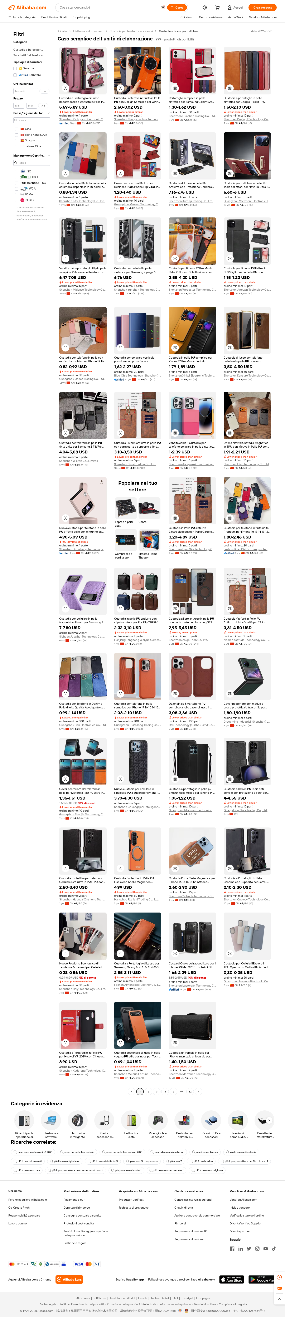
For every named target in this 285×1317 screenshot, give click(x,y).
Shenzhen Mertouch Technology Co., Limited (192, 1074)
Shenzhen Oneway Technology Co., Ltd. (247, 899)
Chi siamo (15, 1191)
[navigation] (32, 562)
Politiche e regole (75, 1243)
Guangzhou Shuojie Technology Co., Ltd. (83, 814)
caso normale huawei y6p (79, 1152)
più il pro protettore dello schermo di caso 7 (77, 1170)
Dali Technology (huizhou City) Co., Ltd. (192, 725)
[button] (162, 7)
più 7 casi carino (203, 1161)
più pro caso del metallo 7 (169, 1170)
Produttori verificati (131, 1199)
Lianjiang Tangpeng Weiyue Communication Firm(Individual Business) (137, 640)
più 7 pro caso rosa (29, 1170)
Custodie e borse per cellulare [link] (178, 31)
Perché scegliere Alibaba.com (27, 1199)
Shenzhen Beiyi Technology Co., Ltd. (82, 989)
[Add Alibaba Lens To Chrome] (69, 1279)
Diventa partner (240, 1231)
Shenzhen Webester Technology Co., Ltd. (192, 289)
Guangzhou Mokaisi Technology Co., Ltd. (137, 204)
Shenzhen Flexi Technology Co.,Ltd (246, 464)
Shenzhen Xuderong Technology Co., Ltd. (83, 1070)
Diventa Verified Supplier (246, 1223)
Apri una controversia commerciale (197, 1215)
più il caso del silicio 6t (105, 1161)
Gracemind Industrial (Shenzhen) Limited (247, 721)
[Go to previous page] (131, 1091)
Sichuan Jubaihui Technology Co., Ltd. (83, 636)
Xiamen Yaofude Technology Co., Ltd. (247, 640)
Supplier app (135, 1279)
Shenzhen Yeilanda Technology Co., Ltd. (192, 896)
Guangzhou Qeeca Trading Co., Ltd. (82, 378)
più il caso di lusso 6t (30, 1161)
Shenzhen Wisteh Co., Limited (78, 460)
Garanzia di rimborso (77, 1207)
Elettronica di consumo (88, 31)
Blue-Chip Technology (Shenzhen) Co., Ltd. (137, 375)
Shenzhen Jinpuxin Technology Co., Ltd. (247, 289)
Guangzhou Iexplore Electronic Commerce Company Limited (247, 981)
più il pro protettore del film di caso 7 (246, 1161)
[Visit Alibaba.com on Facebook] (232, 1248)
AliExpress (83, 1298)
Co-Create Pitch (19, 1207)
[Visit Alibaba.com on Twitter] (248, 1248)
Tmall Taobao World (122, 1298)
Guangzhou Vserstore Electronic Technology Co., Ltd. (247, 201)
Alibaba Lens (29, 1279)
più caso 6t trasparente (144, 1161)
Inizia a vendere (240, 1207)
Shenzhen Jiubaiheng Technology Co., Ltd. (83, 549)
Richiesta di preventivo (134, 1207)
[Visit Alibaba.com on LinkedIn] (240, 1248)
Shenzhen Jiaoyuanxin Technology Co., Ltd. (192, 464)
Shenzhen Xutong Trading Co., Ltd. (191, 201)
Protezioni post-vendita (79, 1223)
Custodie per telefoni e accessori (131, 31)
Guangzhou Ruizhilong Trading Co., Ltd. (137, 725)
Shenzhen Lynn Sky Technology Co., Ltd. (192, 549)
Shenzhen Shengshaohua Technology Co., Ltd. (137, 119)
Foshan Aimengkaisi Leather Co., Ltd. (137, 984)
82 (190, 1091)
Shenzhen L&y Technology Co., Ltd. (82, 201)
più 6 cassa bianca (207, 1152)
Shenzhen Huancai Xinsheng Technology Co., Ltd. (83, 899)
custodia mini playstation (169, 1152)
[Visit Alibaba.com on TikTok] (273, 1248)
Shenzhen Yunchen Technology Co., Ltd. (137, 289)
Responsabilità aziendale (24, 1215)
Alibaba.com (206, 1279)
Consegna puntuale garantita (82, 1215)
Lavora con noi (17, 1223)
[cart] (218, 8)
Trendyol (187, 1298)
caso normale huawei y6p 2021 (124, 1152)
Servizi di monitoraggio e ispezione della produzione (86, 1233)
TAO (175, 1298)
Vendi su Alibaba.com (243, 1199)
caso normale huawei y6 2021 (35, 1152)
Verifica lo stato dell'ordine (247, 1215)
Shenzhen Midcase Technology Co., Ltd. (83, 289)
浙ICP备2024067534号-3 (249, 1310)
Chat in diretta (183, 1207)
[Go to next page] (198, 1091)
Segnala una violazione (188, 1239)
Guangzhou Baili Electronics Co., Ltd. (82, 725)
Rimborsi (180, 1223)
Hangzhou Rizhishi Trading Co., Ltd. (136, 899)
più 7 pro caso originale (209, 1170)
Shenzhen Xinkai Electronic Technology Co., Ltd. (192, 375)
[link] (279, 1277)
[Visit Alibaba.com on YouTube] (265, 1248)
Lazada (142, 1298)
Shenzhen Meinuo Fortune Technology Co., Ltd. (137, 1074)
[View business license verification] (180, 1311)
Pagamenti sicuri (74, 1199)
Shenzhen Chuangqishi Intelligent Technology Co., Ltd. (137, 807)
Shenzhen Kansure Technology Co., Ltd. (247, 375)
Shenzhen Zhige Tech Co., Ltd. (188, 640)
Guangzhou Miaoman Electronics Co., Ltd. (192, 810)
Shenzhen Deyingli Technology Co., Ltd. (247, 119)
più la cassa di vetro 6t (243, 1152)
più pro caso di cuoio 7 (128, 1170)
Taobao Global (160, 1298)
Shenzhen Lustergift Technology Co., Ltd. (192, 985)
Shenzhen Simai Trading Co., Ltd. (135, 464)
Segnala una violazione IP (190, 1231)
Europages (203, 1298)
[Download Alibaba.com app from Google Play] (262, 1279)
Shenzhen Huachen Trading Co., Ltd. (192, 116)
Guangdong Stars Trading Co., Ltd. (245, 810)
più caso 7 (176, 1161)
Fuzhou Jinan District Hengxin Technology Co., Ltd (247, 549)
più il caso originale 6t (67, 1161)
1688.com (99, 1298)
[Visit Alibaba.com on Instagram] (257, 1248)
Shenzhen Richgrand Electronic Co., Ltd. (83, 119)
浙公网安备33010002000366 (210, 1310)
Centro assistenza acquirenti (193, 1199)
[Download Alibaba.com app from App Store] (231, 1279)
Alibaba (62, 31)
